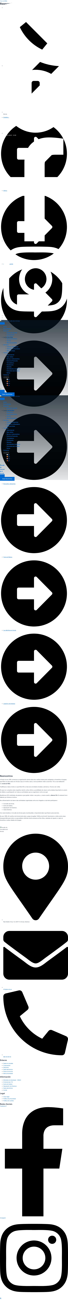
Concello (6, 331)
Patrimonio (10, 365)
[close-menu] (2, 391)
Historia (9, 367)
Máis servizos (11, 351)
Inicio (5, 326)
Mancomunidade (12, 343)
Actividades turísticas (13, 369)
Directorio (10, 337)
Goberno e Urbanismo (13, 349)
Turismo (5, 353)
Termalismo (10, 363)
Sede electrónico (12, 339)
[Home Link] (2, 389)
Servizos (6, 345)
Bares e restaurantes (13, 359)
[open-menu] (2, 323)
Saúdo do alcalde (12, 333)
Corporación (10, 335)
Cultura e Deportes (12, 347)
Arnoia (9, 341)
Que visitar (10, 357)
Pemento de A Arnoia (13, 371)
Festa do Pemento (12, 361)
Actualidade (7, 328)
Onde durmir (10, 355)
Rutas (8, 373)
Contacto (6, 375)
